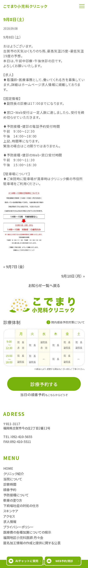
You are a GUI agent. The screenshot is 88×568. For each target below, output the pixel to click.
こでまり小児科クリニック (25, 6)
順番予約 (9, 489)
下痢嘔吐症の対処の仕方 (21, 505)
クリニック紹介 (13, 473)
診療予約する (44, 384)
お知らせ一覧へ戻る (44, 285)
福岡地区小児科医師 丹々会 (23, 537)
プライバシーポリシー (18, 526)
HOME (8, 468)
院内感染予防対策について (68, 322)
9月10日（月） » (73, 276)
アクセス (9, 516)
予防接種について (16, 494)
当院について (12, 479)
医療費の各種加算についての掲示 (27, 532)
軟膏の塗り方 (12, 500)
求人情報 (9, 521)
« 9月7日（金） (14, 266)
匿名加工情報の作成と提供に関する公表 (32, 542)
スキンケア (10, 510)
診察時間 (9, 484)
